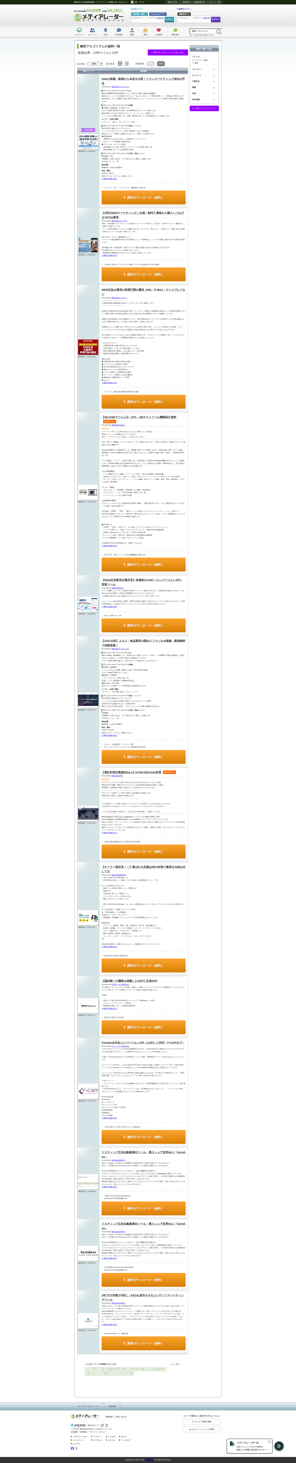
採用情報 (83, 1432)
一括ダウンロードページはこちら (168, 52)
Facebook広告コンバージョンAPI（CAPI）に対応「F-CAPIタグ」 (143, 1042)
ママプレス (97, 1440)
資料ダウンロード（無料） (145, 197)
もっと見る (175, 1364)
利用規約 (109, 1417)
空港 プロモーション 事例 (96, 1373)
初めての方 (172, 2)
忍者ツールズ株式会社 (120, 984)
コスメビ (111, 1440)
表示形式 (110, 64)
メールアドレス (136, 18)
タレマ (124, 1437)
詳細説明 (140, 63)
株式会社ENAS (117, 588)
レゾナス (76, 1444)
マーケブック (78, 1440)
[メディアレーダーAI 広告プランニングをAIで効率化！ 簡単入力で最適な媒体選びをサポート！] (277, 1446)
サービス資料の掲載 (203, 1421)
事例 (196, 63)
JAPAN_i (124, 1369)
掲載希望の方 (199, 2)
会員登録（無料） (139, 14)
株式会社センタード (119, 298)
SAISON (134, 1369)
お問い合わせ (120, 1417)
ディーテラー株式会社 (120, 1046)
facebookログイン (158, 14)
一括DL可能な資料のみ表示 (203, 35)
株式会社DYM (117, 776)
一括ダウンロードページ (204, 108)
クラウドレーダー (80, 1437)
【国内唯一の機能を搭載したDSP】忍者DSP (129, 980)
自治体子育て (159, 1369)
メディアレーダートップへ (88, 1406)
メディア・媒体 (201, 60)
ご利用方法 (185, 2)
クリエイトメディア (118, 1373)
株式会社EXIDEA (118, 1160)
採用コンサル (146, 1369)
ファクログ (125, 1440)
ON (150, 63)
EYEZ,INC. (149, 1460)
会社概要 (74, 1432)
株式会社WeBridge (119, 875)
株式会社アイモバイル (120, 87)
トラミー (97, 1437)
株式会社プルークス (119, 221)
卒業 (131, 1373)
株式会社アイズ (93, 1425)
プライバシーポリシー (97, 1432)
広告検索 (112, 1406)
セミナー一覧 (214, 2)
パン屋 (101, 1369)
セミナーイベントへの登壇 (203, 1429)
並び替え (81, 64)
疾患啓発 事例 (112, 1369)
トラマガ (111, 1437)
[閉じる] (269, 1441)
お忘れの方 (160, 18)
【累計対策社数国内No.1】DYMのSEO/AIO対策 (138, 772)
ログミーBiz (91, 1369)
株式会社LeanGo (118, 425)
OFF (161, 63)
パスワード (156, 18)
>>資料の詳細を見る (109, 179)
